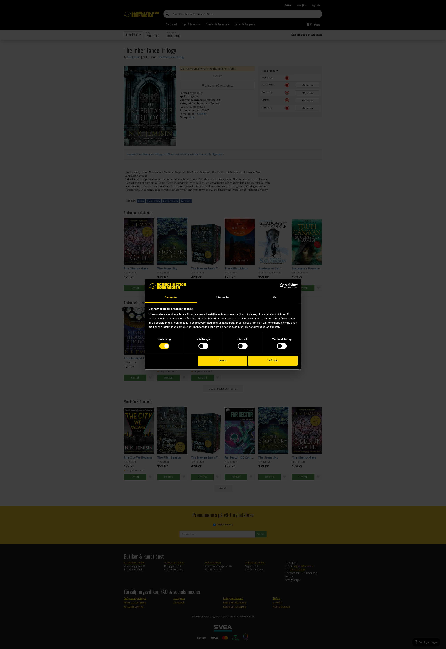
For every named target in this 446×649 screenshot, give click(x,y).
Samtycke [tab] (171, 297)
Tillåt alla (272, 360)
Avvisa (222, 360)
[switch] (203, 346)
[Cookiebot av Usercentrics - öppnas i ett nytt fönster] (282, 286)
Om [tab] (275, 297)
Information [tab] (223, 297)
